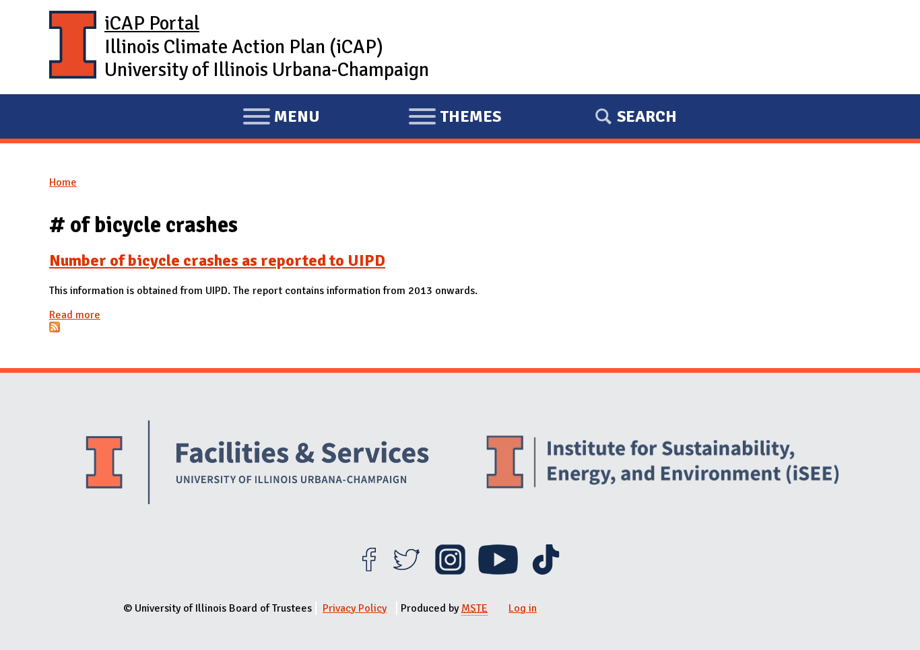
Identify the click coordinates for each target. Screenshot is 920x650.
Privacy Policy (355, 608)
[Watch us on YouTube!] (498, 571)
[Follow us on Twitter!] (406, 571)
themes (454, 118)
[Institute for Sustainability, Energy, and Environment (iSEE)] (662, 463)
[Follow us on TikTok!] (546, 571)
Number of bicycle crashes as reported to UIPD (217, 260)
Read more (74, 315)
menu (281, 118)
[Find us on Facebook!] (369, 571)
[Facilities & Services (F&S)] (257, 464)
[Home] (72, 47)
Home (63, 182)
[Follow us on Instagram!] (450, 571)
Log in (522, 608)
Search (647, 116)
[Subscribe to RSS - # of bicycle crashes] (54, 329)
